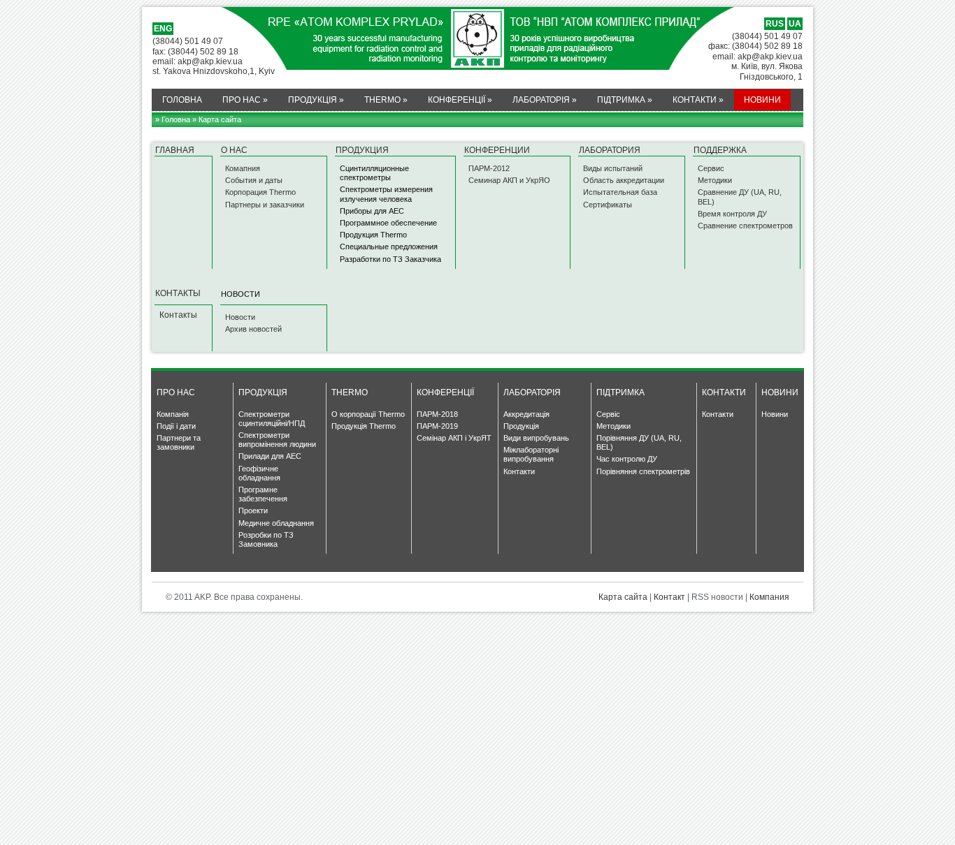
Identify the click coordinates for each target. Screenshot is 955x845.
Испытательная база (620, 192)
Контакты (178, 315)
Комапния (242, 168)
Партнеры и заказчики (264, 204)
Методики (715, 180)
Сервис (711, 168)
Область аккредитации (623, 180)
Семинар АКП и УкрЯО (509, 180)
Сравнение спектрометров (745, 225)
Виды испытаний (612, 168)
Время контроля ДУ (732, 214)
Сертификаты (607, 204)
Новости (240, 317)
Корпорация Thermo (260, 192)
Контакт (669, 597)
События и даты (253, 180)
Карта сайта (622, 597)
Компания (769, 597)
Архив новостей (253, 329)
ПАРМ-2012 (489, 168)
